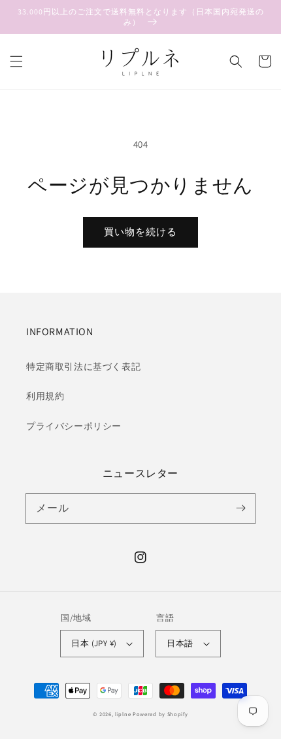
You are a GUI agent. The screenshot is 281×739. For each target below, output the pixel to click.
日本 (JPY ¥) (93, 643)
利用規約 (45, 396)
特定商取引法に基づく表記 (83, 366)
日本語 (180, 643)
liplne (123, 713)
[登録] (240, 508)
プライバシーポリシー (74, 426)
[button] (16, 61)
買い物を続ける (140, 231)
